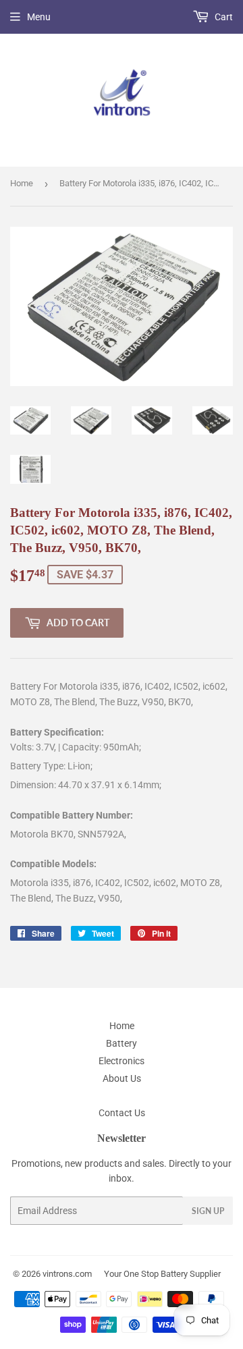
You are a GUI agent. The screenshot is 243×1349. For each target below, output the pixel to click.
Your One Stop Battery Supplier (162, 1274)
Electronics (121, 1060)
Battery (121, 1043)
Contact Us (122, 1112)
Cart (223, 16)
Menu (39, 16)
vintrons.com (67, 1274)
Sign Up (208, 1211)
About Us (122, 1078)
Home (21, 183)
